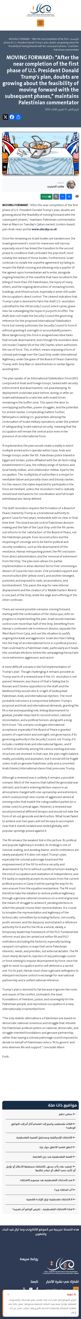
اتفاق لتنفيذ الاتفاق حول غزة (56, 1147)
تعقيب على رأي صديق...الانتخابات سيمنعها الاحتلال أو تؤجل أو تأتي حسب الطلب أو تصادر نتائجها (41, 1168)
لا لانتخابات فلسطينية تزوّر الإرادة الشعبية (49, 1199)
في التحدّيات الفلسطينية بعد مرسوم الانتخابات (46, 1180)
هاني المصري (55, 186)
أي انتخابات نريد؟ (63, 1189)
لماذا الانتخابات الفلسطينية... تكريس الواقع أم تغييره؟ (42, 1209)
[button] (40, 23)
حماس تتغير (66, 1114)
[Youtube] (31, 1289)
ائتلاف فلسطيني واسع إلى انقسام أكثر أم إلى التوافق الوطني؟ (43, 1125)
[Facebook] (37, 1289)
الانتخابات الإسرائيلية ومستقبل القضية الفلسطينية (44, 1137)
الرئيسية (74, 39)
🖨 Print (46, 196)
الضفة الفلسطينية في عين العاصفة (53, 1156)
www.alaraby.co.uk (44, 229)
